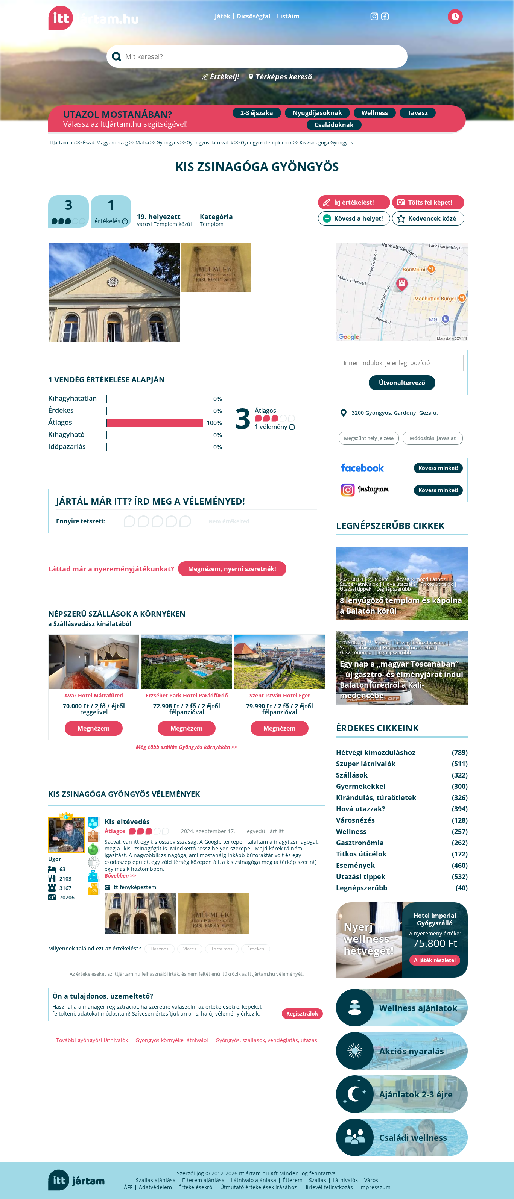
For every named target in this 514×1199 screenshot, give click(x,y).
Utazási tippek (355, 588)
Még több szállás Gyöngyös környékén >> (186, 746)
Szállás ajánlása (156, 1180)
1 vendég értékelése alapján (106, 379)
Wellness (375, 113)
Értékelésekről (196, 1187)
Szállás (317, 1180)
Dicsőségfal (254, 16)
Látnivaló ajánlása (253, 1180)
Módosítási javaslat (433, 438)
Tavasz (418, 113)
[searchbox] (257, 56)
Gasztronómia (355, 652)
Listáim (288, 16)
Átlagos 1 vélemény (272, 418)
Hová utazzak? (400, 584)
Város (371, 1180)
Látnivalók (345, 1180)
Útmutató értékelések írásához (258, 1187)
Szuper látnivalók (359, 584)
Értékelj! (224, 77)
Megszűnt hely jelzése (369, 438)
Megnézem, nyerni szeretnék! (232, 569)
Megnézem (94, 728)
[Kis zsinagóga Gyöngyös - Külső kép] (140, 913)
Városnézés (355, 820)
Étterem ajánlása (203, 1180)
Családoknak (334, 125)
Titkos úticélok (437, 584)
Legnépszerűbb (393, 588)
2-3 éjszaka (256, 113)
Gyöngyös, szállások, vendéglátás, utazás (266, 1040)
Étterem (293, 1180)
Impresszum (375, 1187)
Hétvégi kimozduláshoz (419, 579)
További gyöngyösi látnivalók (92, 1040)
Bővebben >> (120, 875)
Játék (222, 16)
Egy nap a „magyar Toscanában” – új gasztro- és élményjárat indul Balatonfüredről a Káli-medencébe (401, 679)
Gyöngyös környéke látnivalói (171, 1040)
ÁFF (128, 1187)
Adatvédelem (155, 1187)
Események (355, 865)
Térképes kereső (283, 77)
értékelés (111, 212)
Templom (212, 223)
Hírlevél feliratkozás (328, 1187)
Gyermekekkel (361, 786)
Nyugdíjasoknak (317, 113)
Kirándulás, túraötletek (408, 647)
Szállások (352, 775)
